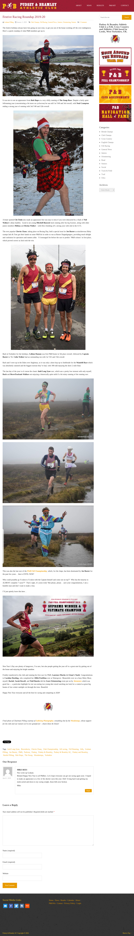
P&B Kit (52, 903)
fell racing (63, 749)
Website (5, 873)
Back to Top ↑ (127, 933)
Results (63, 900)
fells (81, 749)
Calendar (70, 900)
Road (103, 160)
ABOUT (79, 5)
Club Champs (35, 22)
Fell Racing (43, 22)
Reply (88, 791)
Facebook (11, 906)
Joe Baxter (13, 752)
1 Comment (83, 22)
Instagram (22, 906)
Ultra (103, 178)
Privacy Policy (69, 903)
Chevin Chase (36, 749)
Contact (60, 903)
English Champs (107, 142)
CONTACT (125, 5)
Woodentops (75, 721)
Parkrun (27, 752)
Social (103, 167)
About (77, 900)
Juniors (60, 22)
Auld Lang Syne (13, 749)
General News (52, 22)
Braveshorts (25, 749)
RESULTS (100, 5)
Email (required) (9, 862)
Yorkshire (48, 755)
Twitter (16, 906)
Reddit (27, 906)
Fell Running (74, 749)
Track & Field (106, 171)
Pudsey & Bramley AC (62, 752)
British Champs (107, 132)
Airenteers (78, 681)
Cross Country (106, 139)
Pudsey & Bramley (45, 752)
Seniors (73, 22)
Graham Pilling (9, 22)
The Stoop (28, 755)
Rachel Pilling (8, 755)
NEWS (89, 5)
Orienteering (67, 22)
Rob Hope (19, 755)
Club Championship (50, 749)
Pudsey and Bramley (80, 752)
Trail (103, 174)
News (57, 900)
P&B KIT (112, 5)
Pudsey (34, 752)
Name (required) (9, 851)
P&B (20, 752)
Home (51, 900)
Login (79, 903)
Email (5, 906)
